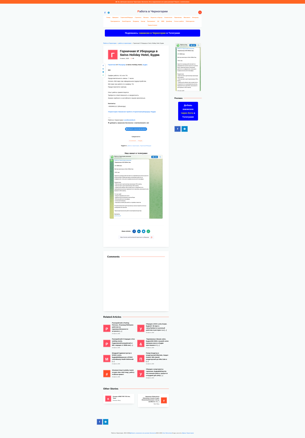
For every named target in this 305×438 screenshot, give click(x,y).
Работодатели (190, 21)
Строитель (138, 17)
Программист (151, 21)
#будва (153, 112)
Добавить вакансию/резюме (136, 129)
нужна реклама (168, 1)
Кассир (143, 21)
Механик (146, 17)
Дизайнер (169, 21)
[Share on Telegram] (103, 72)
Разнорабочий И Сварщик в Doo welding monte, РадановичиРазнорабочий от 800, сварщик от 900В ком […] (123, 342)
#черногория (113, 112)
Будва (145, 65)
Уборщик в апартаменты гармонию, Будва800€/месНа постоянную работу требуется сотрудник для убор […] (157, 372)
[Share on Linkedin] (103, 68)
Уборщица (122, 65)
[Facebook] (104, 12)
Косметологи (168, 17)
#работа (129, 112)
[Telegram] (108, 12)
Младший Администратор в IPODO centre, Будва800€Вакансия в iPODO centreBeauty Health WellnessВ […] (122, 357)
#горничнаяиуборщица (141, 112)
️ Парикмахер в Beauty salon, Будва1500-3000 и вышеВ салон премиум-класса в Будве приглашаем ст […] (157, 342)
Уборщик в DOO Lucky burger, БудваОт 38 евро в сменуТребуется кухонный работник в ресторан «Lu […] (156, 327)
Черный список (152, 25)
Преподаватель (115, 21)
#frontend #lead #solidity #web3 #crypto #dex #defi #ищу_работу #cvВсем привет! (123, 372)
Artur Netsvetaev (167, 433)
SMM (162, 21)
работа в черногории (124, 43)
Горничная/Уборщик (127, 17)
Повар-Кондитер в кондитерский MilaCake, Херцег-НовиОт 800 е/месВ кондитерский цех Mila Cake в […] (157, 357)
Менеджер (195, 17)
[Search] (200, 12)
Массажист (187, 17)
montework (133, 140)
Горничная (112, 65)
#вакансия (122, 112)
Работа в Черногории (109, 43)
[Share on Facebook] (103, 65)
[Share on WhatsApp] (103, 75)
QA (158, 21)
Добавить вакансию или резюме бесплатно (143, 433)
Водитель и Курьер (156, 17)
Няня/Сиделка (126, 21)
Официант (115, 17)
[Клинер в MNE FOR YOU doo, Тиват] (118, 399)
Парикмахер (178, 17)
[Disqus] (136, 284)
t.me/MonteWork (129, 120)
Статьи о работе (179, 21)
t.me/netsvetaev (184, 1)
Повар (108, 17)
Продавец (136, 21)
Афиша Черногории (188, 433)
